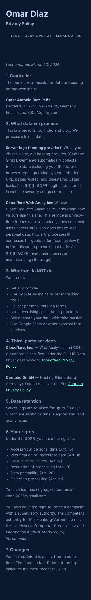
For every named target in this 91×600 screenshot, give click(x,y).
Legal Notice (68, 36)
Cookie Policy (38, 36)
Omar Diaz (27, 14)
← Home (13, 36)
